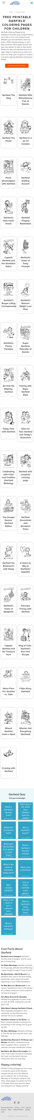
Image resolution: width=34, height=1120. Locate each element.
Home (11, 12)
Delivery (4, 1110)
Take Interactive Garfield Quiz (17, 66)
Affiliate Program (18, 1110)
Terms (23, 1107)
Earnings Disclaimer (7, 1107)
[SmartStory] (17, 2)
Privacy (17, 1107)
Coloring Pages (20, 12)
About (10, 1110)
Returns (28, 1107)
